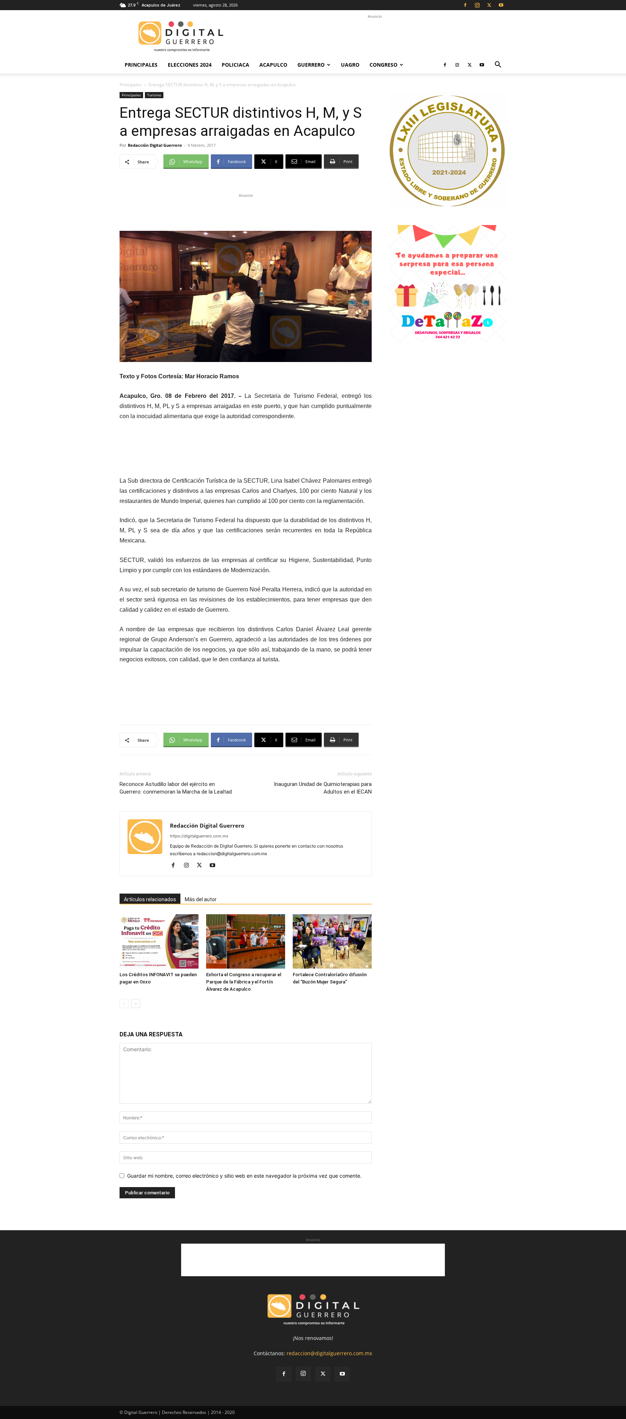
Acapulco (273, 64)
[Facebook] (465, 5)
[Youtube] (501, 5)
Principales (141, 64)
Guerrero (311, 64)
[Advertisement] (374, 36)
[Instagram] (477, 5)
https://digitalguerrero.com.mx (199, 835)
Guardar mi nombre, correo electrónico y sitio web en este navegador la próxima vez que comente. (244, 1176)
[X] (489, 5)
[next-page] (135, 1003)
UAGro (350, 64)
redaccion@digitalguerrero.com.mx (329, 1353)
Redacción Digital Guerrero (155, 145)
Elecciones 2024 (190, 64)
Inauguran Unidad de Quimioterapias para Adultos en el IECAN (323, 788)
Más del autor (201, 899)
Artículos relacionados (150, 899)
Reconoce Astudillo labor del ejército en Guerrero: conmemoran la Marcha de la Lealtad (176, 788)
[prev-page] (124, 1003)
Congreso (383, 64)
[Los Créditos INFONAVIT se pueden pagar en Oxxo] (159, 941)
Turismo (154, 94)
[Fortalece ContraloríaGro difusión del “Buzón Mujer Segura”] (332, 941)
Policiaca (235, 64)
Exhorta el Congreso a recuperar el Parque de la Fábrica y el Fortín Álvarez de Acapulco (243, 982)
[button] (497, 65)
